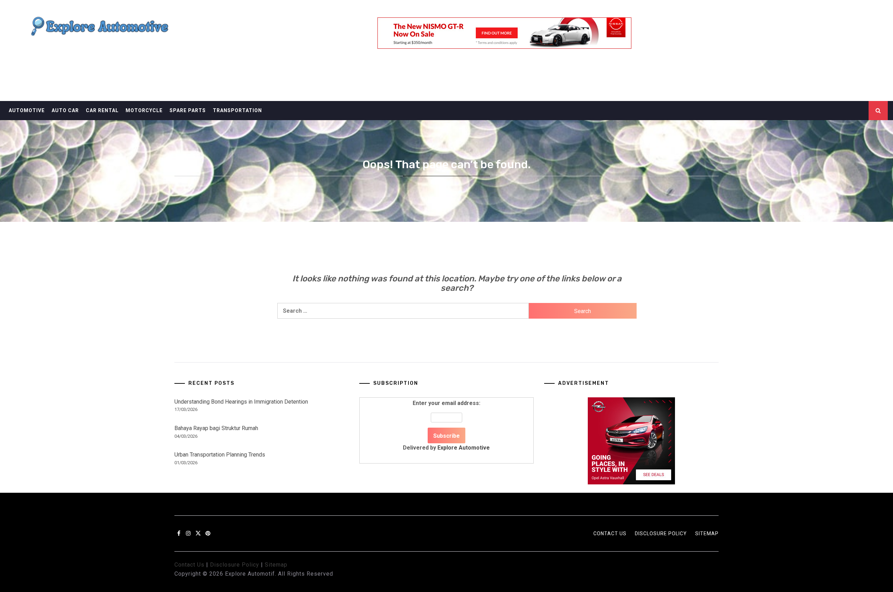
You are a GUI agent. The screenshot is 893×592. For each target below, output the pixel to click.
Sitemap (707, 533)
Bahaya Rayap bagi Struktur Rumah (216, 428)
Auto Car (65, 110)
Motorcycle (144, 110)
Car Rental (102, 110)
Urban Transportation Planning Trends (219, 454)
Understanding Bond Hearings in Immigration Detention (241, 401)
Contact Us (609, 533)
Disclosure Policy (661, 533)
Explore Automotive (463, 447)
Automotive (27, 110)
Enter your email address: (446, 425)
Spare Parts (188, 110)
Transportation (237, 110)
